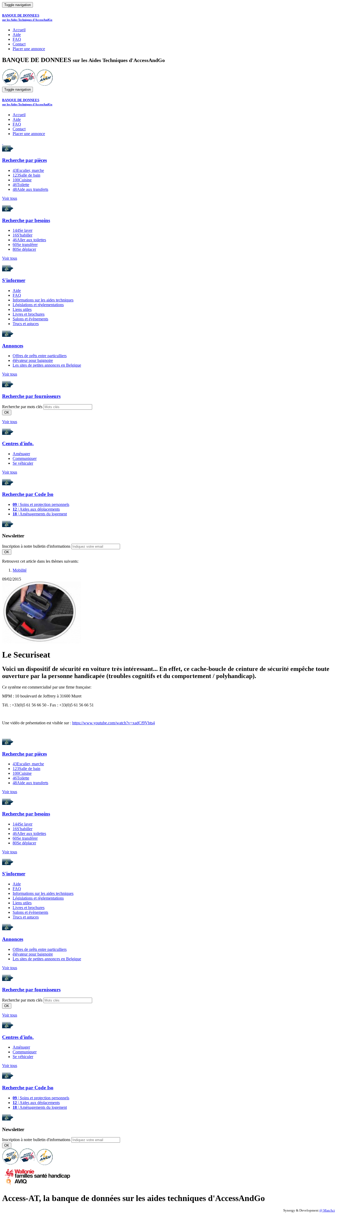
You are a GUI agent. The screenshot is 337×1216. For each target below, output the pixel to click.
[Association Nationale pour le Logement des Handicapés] (45, 84)
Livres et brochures (28, 314)
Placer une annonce (29, 49)
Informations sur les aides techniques (43, 300)
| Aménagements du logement (40, 514)
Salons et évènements (30, 319)
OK (6, 412)
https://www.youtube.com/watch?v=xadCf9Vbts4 (113, 723)
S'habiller (22, 235)
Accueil (19, 30)
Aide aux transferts (30, 189)
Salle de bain (26, 175)
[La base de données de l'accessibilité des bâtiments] (10, 84)
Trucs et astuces (26, 323)
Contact (19, 44)
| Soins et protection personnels (41, 504)
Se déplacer (24, 249)
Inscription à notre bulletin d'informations (36, 546)
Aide (17, 34)
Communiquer (25, 458)
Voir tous (9, 198)
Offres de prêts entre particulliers (40, 355)
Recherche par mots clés (22, 406)
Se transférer (25, 244)
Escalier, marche (28, 170)
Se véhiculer (23, 463)
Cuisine (22, 180)
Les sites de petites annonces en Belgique (47, 365)
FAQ (17, 39)
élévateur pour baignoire (33, 360)
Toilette (21, 184)
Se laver (22, 230)
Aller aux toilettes (29, 240)
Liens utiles (22, 309)
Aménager (21, 453)
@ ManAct (327, 1210)
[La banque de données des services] (27, 84)
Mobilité (20, 570)
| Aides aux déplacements (36, 509)
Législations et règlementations (38, 304)
